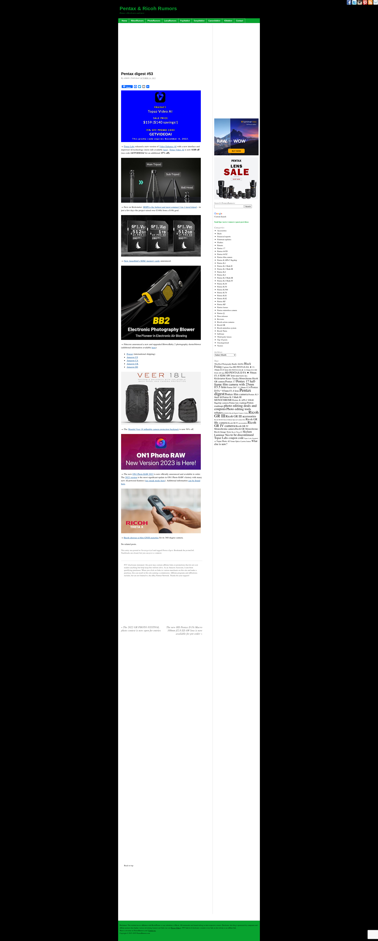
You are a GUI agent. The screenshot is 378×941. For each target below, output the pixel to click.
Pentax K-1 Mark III (225, 269)
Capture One (227, 367)
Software (220, 333)
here (165, 149)
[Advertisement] (161, 48)
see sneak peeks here (155, 480)
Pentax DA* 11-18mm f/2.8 (238, 387)
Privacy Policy (176, 928)
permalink (190, 550)
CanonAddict (214, 21)
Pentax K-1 (221, 263)
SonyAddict (199, 21)
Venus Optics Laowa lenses (240, 441)
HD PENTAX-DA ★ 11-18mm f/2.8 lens (234, 368)
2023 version (131, 477)
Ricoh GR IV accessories (237, 423)
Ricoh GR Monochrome (246, 428)
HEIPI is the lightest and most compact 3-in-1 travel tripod (170, 206)
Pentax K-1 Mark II (224, 266)
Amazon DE (132, 366)
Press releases (222, 316)
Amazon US (132, 357)
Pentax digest (167, 550)
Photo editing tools (238, 409)
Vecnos (220, 345)
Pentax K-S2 (222, 298)
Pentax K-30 (222, 283)
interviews (240, 375)
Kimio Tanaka (232, 378)
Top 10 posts (222, 339)
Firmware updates (224, 239)
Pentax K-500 (222, 289)
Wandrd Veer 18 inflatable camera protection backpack (153, 429)
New (126, 260)
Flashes (220, 242)
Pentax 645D (222, 251)
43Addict (228, 21)
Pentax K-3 (221, 274)
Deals (219, 233)
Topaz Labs (129, 146)
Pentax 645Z (222, 254)
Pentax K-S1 (222, 295)
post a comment (155, 553)
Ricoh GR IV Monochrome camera (231, 427)
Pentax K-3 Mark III (225, 277)
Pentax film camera (224, 257)
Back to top (128, 865)
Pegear (130, 353)
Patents (220, 245)
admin (127, 78)
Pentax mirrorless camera (227, 310)
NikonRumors (137, 21)
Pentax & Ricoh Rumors (148, 8)
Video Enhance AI (167, 146)
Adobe (240, 363)
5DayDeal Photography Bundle (225, 364)
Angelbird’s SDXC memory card (144, 260)
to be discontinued (242, 435)
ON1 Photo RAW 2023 (143, 473)
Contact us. (152, 930)
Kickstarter (219, 378)
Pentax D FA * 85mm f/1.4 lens (236, 388)
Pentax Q (220, 313)
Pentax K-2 (221, 272)
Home (124, 21)
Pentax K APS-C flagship (227, 260)
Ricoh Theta (222, 331)
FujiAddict (185, 21)
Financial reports (224, 236)
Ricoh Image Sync (222, 431)
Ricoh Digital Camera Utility (238, 413)
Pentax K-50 (222, 286)
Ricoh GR (221, 325)
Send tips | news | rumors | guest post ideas (231, 221)
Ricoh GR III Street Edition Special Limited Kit (229, 420)
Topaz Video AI (176, 149)
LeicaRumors (170, 21)
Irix (246, 375)
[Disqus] (161, 749)
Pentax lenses (222, 307)
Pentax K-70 (222, 292)
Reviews (220, 319)
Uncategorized (147, 550)
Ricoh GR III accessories (241, 416)
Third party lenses (224, 336)
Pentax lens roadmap (238, 402)
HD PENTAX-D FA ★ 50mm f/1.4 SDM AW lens (235, 374)
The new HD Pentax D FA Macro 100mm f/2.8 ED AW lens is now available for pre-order (184, 630)
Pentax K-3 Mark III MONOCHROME (227, 398)
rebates (218, 413)
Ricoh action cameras (225, 322)
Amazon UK (132, 363)
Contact (239, 21)
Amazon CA (132, 360)
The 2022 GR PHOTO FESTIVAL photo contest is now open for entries (141, 628)
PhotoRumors (154, 21)
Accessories (222, 230)
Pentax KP (221, 304)
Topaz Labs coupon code (229, 438)
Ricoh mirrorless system (226, 328)
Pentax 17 (221, 248)
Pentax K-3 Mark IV (225, 280)
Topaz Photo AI (223, 441)
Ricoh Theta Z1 (237, 432)
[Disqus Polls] (161, 675)
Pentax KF (221, 301)
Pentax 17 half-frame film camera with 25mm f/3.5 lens (235, 384)
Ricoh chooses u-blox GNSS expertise (141, 537)
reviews (226, 413)
